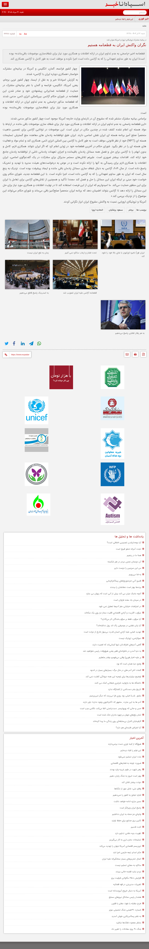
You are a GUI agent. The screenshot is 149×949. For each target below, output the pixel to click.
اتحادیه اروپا (97, 210)
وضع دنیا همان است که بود (128, 664)
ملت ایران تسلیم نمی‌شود (129, 757)
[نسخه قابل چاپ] (134, 355)
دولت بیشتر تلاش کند (131, 782)
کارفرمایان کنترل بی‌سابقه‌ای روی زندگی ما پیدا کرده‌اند (117, 721)
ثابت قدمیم (136, 827)
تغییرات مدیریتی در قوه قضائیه (127, 884)
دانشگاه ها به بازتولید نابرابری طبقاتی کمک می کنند (117, 683)
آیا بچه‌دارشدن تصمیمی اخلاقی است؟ (124, 542)
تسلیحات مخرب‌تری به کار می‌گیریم (125, 839)
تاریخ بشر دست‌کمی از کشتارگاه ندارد (124, 689)
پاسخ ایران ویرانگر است (130, 808)
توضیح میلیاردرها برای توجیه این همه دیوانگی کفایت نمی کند (113, 676)
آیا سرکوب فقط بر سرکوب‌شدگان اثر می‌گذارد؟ (121, 619)
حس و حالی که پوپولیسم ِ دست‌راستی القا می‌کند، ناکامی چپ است (110, 708)
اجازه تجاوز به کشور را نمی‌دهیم (127, 795)
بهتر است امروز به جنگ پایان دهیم (125, 776)
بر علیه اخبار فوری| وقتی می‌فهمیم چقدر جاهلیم (120, 657)
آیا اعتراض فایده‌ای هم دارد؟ (128, 727)
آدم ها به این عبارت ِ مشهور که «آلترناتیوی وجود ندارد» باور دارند (112, 702)
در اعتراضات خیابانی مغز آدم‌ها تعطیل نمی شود (120, 606)
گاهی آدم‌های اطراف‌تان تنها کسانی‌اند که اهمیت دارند (116, 644)
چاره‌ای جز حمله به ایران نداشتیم (126, 814)
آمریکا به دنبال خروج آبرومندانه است (124, 890)
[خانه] (125, 7)
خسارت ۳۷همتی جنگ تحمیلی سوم (125, 910)
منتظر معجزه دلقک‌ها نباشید (128, 922)
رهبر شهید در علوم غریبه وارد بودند (125, 769)
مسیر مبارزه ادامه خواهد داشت (127, 801)
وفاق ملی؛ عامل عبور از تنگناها (127, 788)
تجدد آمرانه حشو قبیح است (128, 549)
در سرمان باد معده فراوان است (127, 600)
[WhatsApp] (39, 343)
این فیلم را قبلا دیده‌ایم (124, 19)
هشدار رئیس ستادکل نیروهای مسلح (125, 897)
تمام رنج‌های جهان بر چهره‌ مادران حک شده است (119, 715)
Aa (25, 34)
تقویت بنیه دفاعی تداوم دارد (128, 833)
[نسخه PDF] (142, 355)
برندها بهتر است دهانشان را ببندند (125, 587)
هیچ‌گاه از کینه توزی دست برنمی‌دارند (124, 744)
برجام (131, 210)
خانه (144, 26)
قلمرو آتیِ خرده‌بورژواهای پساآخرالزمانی (123, 581)
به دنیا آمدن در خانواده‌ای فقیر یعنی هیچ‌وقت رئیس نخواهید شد (112, 651)
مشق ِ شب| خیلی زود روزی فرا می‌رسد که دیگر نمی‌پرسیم (115, 695)
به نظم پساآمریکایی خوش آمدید (126, 916)
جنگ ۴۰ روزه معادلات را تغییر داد (126, 929)
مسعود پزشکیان (116, 210)
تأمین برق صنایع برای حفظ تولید (126, 820)
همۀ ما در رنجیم (134, 555)
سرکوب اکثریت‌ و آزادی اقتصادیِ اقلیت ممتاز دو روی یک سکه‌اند (112, 612)
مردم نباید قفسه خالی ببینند (128, 871)
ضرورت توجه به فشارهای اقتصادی (126, 763)
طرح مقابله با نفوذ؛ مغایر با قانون (126, 903)
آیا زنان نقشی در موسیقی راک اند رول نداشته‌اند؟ (118, 625)
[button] (5, 4)
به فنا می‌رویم (135, 574)
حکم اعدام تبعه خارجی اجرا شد (127, 852)
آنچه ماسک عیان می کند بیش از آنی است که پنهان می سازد (113, 593)
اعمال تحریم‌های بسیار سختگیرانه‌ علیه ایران (121, 859)
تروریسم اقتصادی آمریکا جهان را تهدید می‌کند (120, 846)
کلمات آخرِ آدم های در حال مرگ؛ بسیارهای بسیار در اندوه (115, 670)
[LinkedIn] (23, 343)
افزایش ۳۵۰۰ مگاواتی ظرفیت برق (126, 878)
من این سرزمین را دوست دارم (127, 568)
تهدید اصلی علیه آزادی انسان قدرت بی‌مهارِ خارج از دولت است (112, 632)
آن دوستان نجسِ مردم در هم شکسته (124, 561)
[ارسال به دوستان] (126, 355)
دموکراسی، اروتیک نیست (130, 638)
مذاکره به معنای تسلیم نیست (128, 865)
